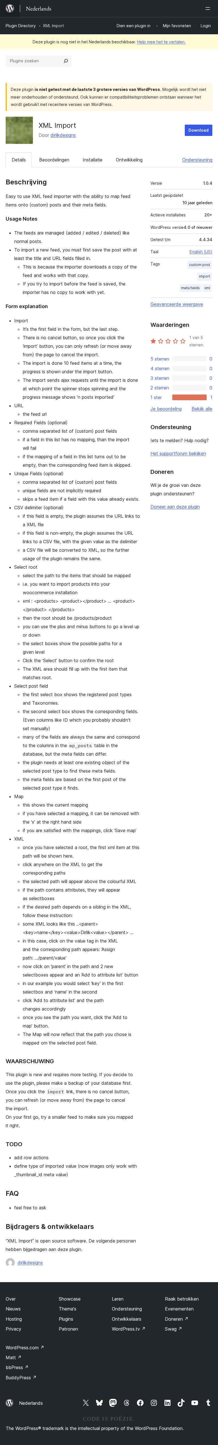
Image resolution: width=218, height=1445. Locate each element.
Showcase (70, 1299)
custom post (199, 265)
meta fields (190, 288)
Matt (14, 1357)
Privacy (13, 1329)
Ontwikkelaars (126, 1319)
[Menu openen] (209, 8)
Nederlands (31, 1403)
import (204, 276)
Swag (173, 1329)
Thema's (67, 1309)
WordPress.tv (129, 1329)
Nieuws (13, 1309)
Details (19, 160)
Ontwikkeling (129, 160)
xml (207, 288)
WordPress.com (25, 1347)
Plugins (66, 1319)
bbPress (17, 1367)
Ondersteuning (197, 160)
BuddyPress (21, 1377)
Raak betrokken (182, 1299)
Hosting (14, 1319)
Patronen (68, 1329)
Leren (117, 1299)
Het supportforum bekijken (178, 453)
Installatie (92, 160)
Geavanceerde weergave (176, 304)
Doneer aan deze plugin (175, 507)
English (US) (201, 251)
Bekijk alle (202, 409)
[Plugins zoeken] (66, 61)
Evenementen (179, 1309)
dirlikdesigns (63, 135)
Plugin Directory (21, 25)
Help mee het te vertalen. (161, 41)
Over (11, 1299)
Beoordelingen (54, 160)
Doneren (176, 1319)
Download (198, 130)
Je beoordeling (166, 409)
